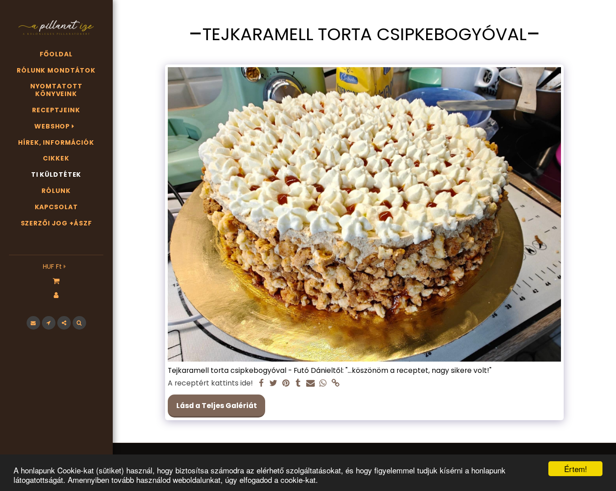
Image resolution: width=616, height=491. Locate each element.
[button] (56, 280)
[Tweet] (273, 383)
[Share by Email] (310, 383)
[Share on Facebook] (261, 383)
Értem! (575, 468)
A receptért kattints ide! (210, 383)
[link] (335, 383)
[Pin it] (285, 383)
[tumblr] (298, 383)
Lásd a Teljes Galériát (216, 405)
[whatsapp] (322, 383)
